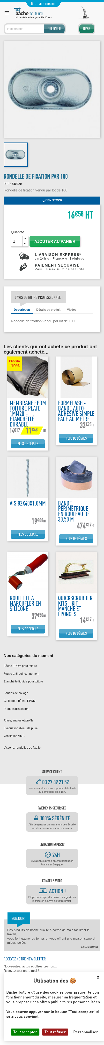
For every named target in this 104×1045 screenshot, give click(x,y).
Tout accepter (25, 1031)
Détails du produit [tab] (48, 309)
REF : (7, 184)
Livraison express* (60, 256)
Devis (86, 28)
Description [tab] (22, 309)
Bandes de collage (16, 693)
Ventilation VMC (14, 736)
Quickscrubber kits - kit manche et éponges (75, 606)
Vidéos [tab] (71, 309)
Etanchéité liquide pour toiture (23, 681)
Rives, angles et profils (18, 720)
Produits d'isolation (16, 709)
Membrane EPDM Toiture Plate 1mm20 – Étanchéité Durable (28, 413)
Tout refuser (55, 1031)
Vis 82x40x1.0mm (28, 503)
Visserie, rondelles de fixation (23, 747)
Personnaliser (85, 1031)
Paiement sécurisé (59, 267)
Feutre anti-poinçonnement (21, 673)
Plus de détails (27, 443)
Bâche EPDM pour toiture (20, 666)
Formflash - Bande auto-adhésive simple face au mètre (76, 411)
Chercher (54, 28)
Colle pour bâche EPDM (20, 701)
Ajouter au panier (54, 241)
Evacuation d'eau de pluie (21, 728)
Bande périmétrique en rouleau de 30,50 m (74, 511)
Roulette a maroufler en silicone (25, 603)
